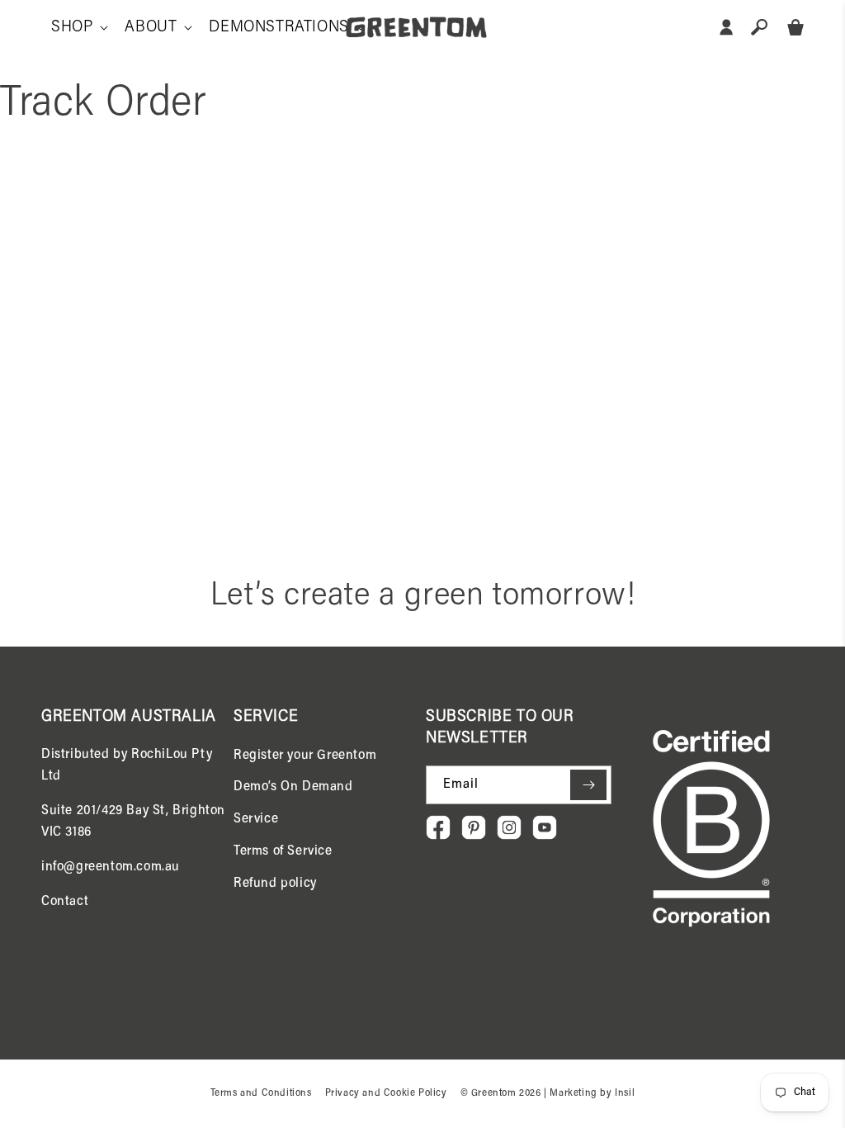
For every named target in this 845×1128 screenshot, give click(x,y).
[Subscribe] (588, 785)
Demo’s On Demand (293, 787)
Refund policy (275, 883)
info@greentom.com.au (110, 867)
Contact (64, 901)
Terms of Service (283, 851)
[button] (78, 27)
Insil (625, 1093)
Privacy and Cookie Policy (386, 1093)
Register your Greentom (305, 755)
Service (256, 819)
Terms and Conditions (261, 1093)
